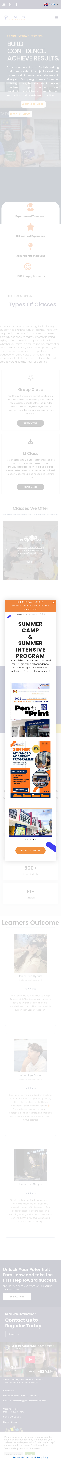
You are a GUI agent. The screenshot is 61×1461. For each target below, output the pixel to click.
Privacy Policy (41, 1457)
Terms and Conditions (23, 1457)
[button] (53, 602)
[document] (30, 730)
